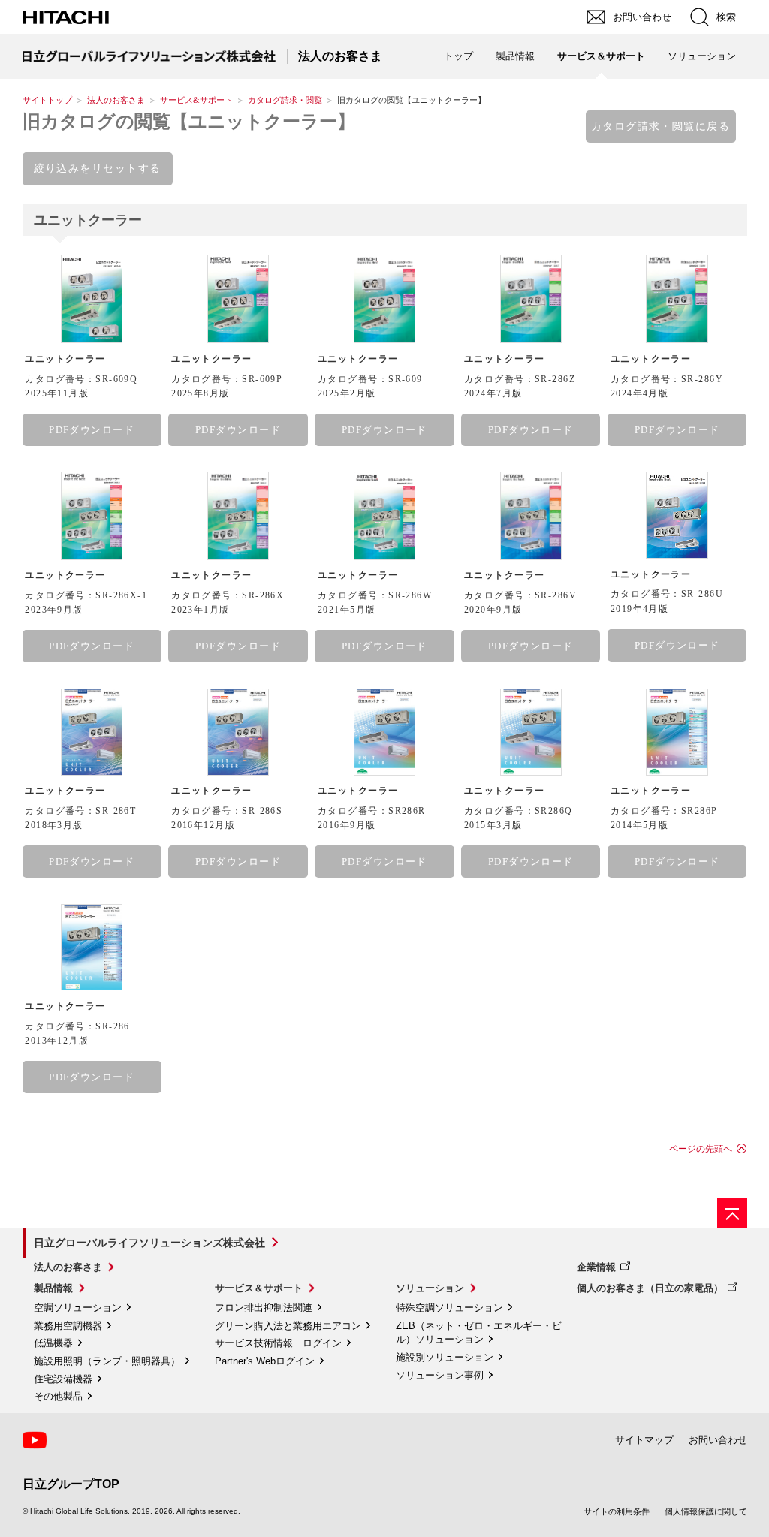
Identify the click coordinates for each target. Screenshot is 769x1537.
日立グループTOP (71, 1484)
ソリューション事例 (440, 1375)
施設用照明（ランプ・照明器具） (107, 1361)
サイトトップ (47, 99)
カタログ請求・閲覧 (285, 99)
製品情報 (53, 1288)
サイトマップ (644, 1439)
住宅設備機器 (63, 1379)
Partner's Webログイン (265, 1361)
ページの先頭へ (700, 1149)
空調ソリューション (78, 1307)
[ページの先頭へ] (732, 1213)
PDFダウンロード (91, 429)
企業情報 (596, 1267)
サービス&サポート (196, 99)
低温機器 (53, 1343)
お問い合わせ (718, 1439)
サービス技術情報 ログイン (278, 1343)
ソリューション (430, 1288)
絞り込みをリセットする (97, 168)
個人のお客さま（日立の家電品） (650, 1288)
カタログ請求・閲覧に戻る (660, 126)
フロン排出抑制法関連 (263, 1307)
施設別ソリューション (444, 1357)
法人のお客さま (116, 99)
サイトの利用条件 (617, 1511)
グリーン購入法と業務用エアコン (288, 1325)
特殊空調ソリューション (449, 1307)
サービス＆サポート (259, 1288)
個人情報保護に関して (706, 1511)
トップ (458, 56)
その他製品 (58, 1396)
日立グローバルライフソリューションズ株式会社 (149, 1243)
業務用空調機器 (68, 1325)
